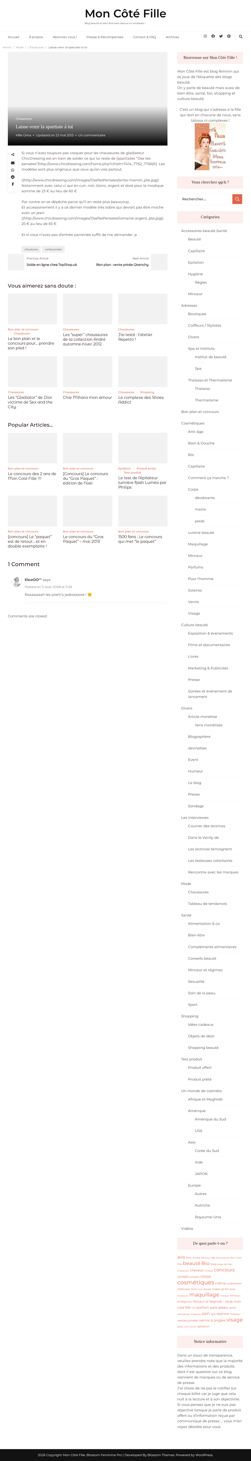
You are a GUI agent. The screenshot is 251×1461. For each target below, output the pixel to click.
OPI (194, 1308)
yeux (180, 1326)
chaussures (31, 249)
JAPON (201, 1174)
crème (220, 1283)
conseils (194, 1276)
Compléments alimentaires (212, 947)
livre (200, 1289)
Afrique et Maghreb (205, 1099)
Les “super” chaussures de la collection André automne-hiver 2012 (85, 339)
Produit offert (200, 1067)
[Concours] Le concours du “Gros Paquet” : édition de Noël (85, 478)
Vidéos (187, 1228)
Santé (186, 915)
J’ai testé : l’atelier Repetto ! (135, 337)
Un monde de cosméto (201, 1091)
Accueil (13, 37)
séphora (222, 1314)
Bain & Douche (201, 443)
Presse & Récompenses (104, 37)
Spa (198, 368)
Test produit (132, 472)
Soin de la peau (201, 993)
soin (206, 1313)
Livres (193, 656)
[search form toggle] (240, 36)
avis (181, 1257)
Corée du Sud (207, 1151)
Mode (186, 884)
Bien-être (196, 935)
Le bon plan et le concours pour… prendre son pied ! (31, 343)
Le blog (194, 783)
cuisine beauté (201, 532)
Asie (192, 1142)
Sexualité (196, 981)
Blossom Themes (161, 1455)
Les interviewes (195, 817)
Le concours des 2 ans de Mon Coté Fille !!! (32, 476)
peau (223, 1307)
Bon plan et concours (23, 329)
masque (224, 1296)
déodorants (205, 498)
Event (193, 760)
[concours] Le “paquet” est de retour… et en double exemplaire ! (30, 541)
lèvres (207, 1289)
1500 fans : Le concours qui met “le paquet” (140, 539)
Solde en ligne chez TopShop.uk (52, 265)
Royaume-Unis (208, 1217)
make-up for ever (224, 1289)
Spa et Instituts (201, 348)
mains (200, 509)
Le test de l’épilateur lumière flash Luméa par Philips (142, 483)
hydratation (234, 1283)
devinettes (197, 748)
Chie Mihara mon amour (87, 397)
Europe (194, 1185)
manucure (182, 1295)
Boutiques (197, 314)
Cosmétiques (193, 423)
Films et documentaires (209, 645)
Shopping (147, 392)
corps (205, 1276)
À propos (36, 37)
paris (213, 1307)
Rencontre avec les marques (213, 872)
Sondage (196, 806)
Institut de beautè (210, 357)
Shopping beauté (203, 1048)
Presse (194, 680)
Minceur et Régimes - (208, 1301)
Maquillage (198, 544)
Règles (201, 282)
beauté (191, 1263)
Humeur (195, 771)
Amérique (197, 1111)
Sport (192, 1004)
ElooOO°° (33, 580)
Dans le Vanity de (203, 837)
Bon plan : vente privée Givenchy (122, 265)
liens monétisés (209, 725)
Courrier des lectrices (206, 826)
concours (224, 1270)
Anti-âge (195, 432)
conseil (182, 1276)
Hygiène (195, 274)
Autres (200, 1194)
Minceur (195, 294)
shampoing (183, 1314)
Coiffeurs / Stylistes (204, 325)
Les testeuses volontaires (210, 861)
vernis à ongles (212, 1320)
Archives (172, 37)
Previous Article (37, 258)
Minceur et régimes (205, 970)
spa (213, 1314)
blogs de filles (224, 1264)
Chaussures (24, 118)
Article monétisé (202, 717)
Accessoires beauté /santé (204, 231)
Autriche (202, 1205)
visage (234, 1320)
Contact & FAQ (144, 37)
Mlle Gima (23, 135)
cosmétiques (195, 1282)
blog (213, 1264)
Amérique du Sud (210, 1119)
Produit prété (146, 468)
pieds (200, 521)
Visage (194, 613)
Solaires (195, 590)
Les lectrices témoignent (210, 849)
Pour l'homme (200, 579)
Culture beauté (194, 625)
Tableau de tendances (207, 904)
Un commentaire (91, 135)
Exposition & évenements (210, 633)
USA (198, 1131)
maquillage (204, 1294)
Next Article (141, 258)
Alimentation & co (204, 924)
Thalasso (202, 389)
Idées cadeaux (201, 1024)
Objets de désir (201, 1036)
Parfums (195, 567)
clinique (209, 1270)
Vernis (193, 602)
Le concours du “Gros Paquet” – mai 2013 (83, 539)
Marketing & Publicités (208, 668)
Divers (193, 337)
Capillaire (196, 251)
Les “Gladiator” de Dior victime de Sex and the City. (30, 402)
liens (194, 1289)
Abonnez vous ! (65, 37)
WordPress (204, 1455)
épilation (203, 1326)
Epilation (124, 468)
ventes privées (53, 249)
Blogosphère (199, 737)
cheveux (197, 1270)
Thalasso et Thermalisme (210, 380)
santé (232, 1307)
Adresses (189, 305)
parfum (202, 1307)
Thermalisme (206, 400)
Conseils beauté (202, 958)
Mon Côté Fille (125, 13)
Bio (191, 455)
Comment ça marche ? (208, 478)
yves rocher (190, 1326)
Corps (193, 489)
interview (183, 1289)
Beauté (194, 239)
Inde (199, 1162)
